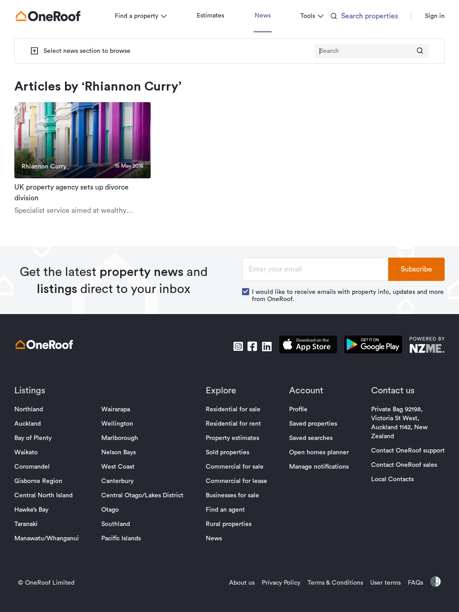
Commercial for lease (236, 481)
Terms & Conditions (335, 583)
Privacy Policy (281, 583)
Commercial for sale (235, 467)
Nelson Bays (118, 452)
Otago (110, 510)
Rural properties (228, 524)
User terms (385, 583)
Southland (115, 524)
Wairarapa (115, 409)
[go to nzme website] (427, 346)
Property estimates (232, 438)
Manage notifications (319, 467)
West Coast (117, 467)
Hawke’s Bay (31, 510)
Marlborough (119, 438)
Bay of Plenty (33, 438)
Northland (28, 409)
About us (242, 583)
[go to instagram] (238, 346)
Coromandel (32, 467)
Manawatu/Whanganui (46, 538)
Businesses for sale (232, 495)
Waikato (26, 452)
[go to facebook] (252, 346)
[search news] (420, 51)
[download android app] (373, 346)
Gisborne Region (38, 481)
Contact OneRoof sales (404, 465)
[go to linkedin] (266, 346)
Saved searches (311, 438)
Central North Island (43, 495)
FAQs (415, 583)
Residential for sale (233, 409)
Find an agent (225, 510)
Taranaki (26, 524)
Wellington (117, 424)
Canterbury (117, 481)
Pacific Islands (121, 538)
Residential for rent (233, 424)
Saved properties (313, 424)
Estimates (210, 16)
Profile (298, 409)
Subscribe (416, 269)
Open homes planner (319, 452)
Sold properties (227, 452)
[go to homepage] (48, 16)
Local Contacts (392, 479)
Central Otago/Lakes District (142, 495)
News (263, 16)
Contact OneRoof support (408, 451)
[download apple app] (308, 346)
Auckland (27, 424)
